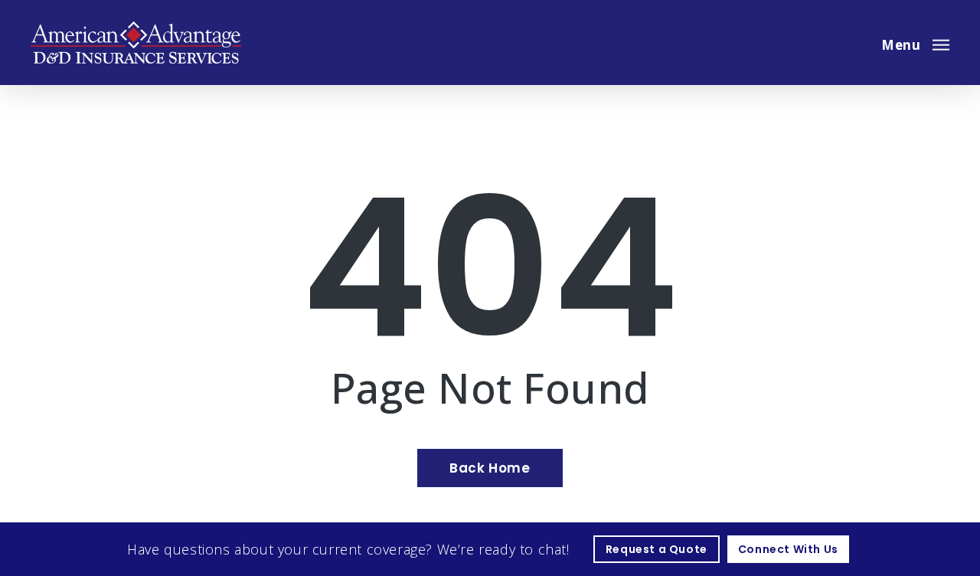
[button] (915, 43)
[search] (856, 43)
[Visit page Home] (136, 42)
